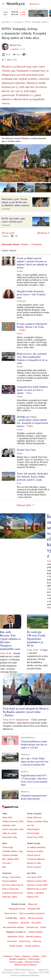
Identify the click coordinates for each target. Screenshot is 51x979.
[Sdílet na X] (16, 236)
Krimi (19, 483)
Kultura (20, 453)
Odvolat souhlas (32, 962)
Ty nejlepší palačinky (36, 847)
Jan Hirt (30, 825)
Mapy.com (32, 904)
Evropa (20, 271)
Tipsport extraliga (10, 855)
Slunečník (25, 922)
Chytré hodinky (16, 946)
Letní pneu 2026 (34, 877)
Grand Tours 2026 (35, 837)
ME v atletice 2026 (10, 859)
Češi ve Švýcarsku (10, 889)
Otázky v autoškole (35, 893)
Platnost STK (33, 897)
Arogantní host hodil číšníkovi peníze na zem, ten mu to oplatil (32, 390)
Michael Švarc (15, 45)
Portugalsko (36, 244)
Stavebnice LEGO (16, 936)
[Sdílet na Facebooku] (12, 236)
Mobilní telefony (36, 932)
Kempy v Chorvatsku (11, 877)
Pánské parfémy (32, 946)
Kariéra (36, 956)
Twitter (17, 956)
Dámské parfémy (33, 936)
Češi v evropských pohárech (31, 913)
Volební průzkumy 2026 (12, 821)
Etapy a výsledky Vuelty (37, 821)
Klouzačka (36, 922)
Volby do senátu (9, 833)
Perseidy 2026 (33, 909)
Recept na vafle (34, 863)
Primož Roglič (33, 833)
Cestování (6, 209)
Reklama (26, 956)
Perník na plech (34, 867)
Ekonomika (21, 301)
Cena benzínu (10, 913)
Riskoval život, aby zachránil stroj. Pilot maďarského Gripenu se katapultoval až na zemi (32, 358)
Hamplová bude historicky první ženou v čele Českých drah (31, 294)
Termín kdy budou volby (13, 829)
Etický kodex (34, 959)
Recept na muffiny (35, 851)
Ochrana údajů (16, 962)
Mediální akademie (17, 959)
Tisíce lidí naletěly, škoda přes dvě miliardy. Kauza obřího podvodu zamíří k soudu (32, 476)
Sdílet (18, 54)
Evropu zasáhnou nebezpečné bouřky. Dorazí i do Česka (32, 325)
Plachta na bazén (35, 918)
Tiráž (43, 956)
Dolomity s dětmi (9, 897)
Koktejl (20, 397)
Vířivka (43, 927)
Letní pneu (12, 941)
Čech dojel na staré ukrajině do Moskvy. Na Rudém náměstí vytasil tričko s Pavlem (26, 712)
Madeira (25, 244)
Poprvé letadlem (9, 881)
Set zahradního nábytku (13, 927)
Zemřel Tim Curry (26, 449)
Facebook (7, 956)
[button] (25, 121)
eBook (7, 54)
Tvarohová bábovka (36, 859)
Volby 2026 (7, 817)
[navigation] (3, 4)
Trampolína (13, 922)
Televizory (37, 941)
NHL (4, 867)
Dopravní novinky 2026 (37, 885)
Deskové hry (24, 941)
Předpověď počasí (17, 909)
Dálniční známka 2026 (37, 881)
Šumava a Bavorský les (12, 885)
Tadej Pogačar (33, 829)
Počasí (19, 334)
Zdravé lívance (33, 855)
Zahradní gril (32, 927)
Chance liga (7, 847)
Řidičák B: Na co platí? (37, 889)
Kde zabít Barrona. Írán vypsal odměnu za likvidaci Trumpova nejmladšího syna (10, 640)
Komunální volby (9, 837)
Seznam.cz (34, 4)
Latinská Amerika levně (12, 893)
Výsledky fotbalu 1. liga (12, 851)
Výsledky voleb (9, 825)
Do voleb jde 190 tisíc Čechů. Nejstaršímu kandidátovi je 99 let (36, 638)
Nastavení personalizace (25, 965)
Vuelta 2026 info (34, 817)
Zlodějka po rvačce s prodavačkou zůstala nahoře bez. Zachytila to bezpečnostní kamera (32, 421)
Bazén (23, 918)
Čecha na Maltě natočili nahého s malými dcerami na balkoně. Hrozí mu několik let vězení (32, 262)
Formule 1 (6, 863)
